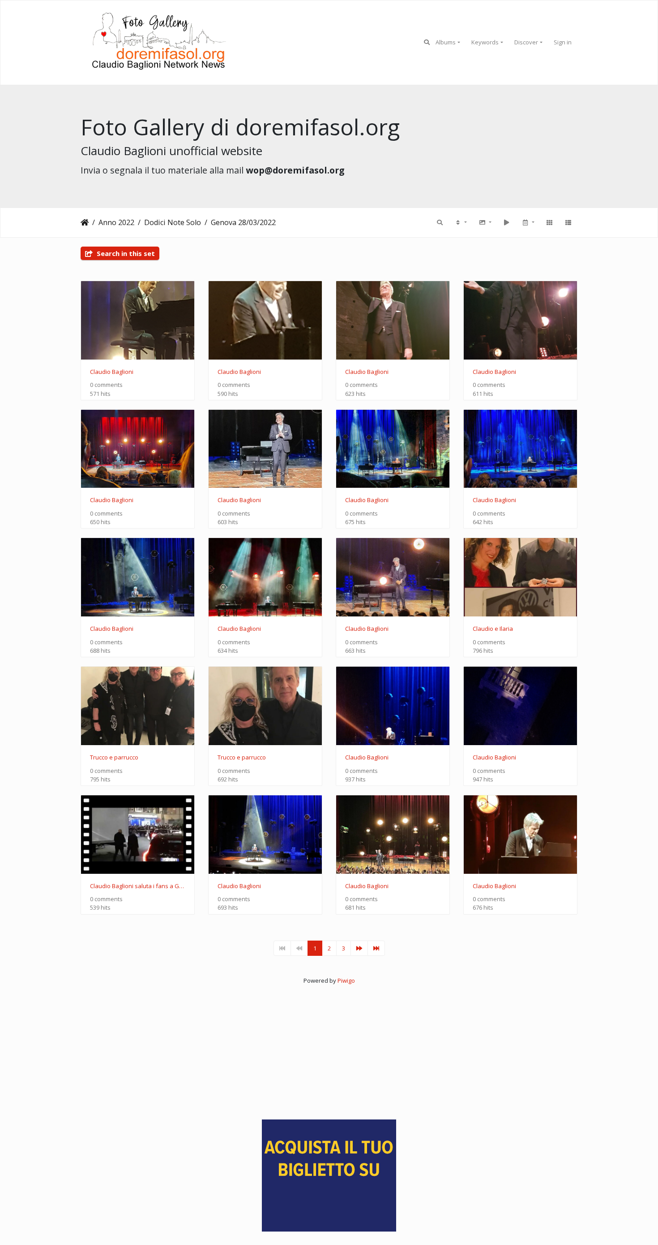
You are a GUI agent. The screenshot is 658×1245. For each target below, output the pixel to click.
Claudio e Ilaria (493, 629)
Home (85, 222)
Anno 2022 (116, 222)
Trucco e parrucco (114, 757)
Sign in (563, 42)
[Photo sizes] (485, 222)
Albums (446, 42)
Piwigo (346, 980)
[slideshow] (506, 222)
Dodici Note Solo (172, 222)
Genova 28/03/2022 (243, 222)
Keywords (485, 42)
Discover (526, 42)
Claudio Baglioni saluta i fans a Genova (137, 886)
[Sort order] (461, 222)
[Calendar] (528, 222)
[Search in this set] (440, 222)
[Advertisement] (329, 1048)
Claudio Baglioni (111, 372)
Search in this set (125, 253)
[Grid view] (549, 222)
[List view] (568, 222)
